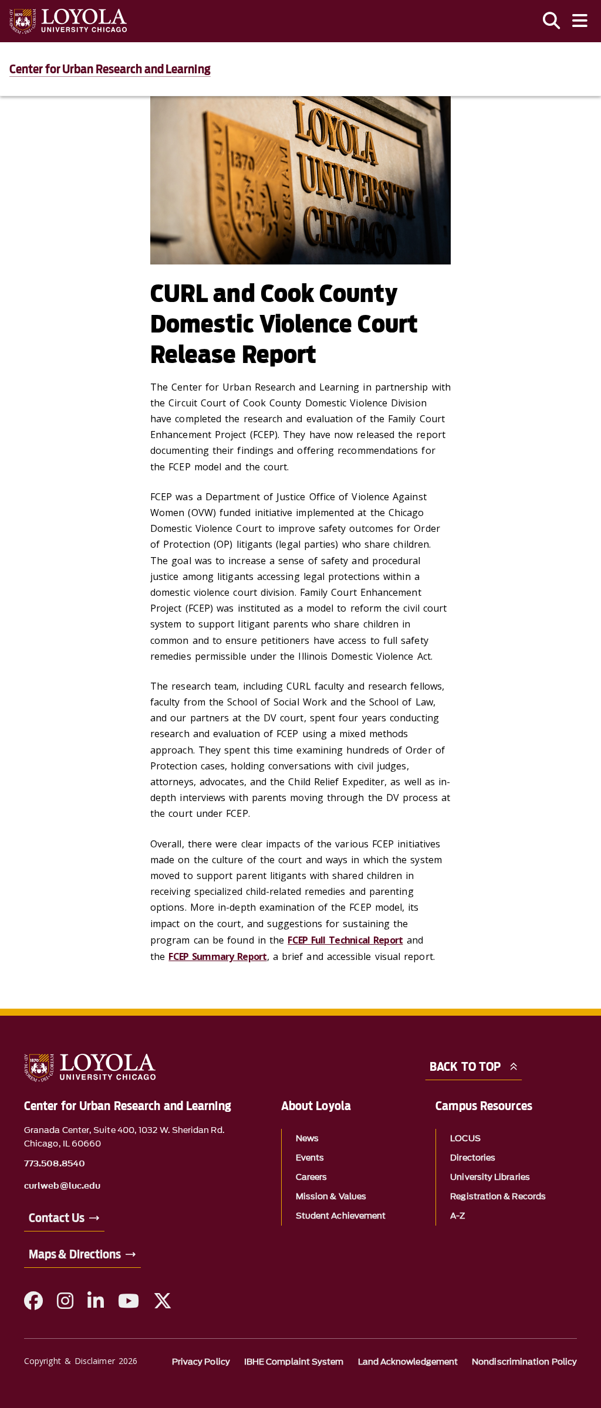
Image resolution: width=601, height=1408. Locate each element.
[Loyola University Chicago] (68, 21)
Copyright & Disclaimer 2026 (80, 1360)
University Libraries (490, 1177)
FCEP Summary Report (217, 956)
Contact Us (57, 1218)
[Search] (551, 21)
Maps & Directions (75, 1254)
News (307, 1138)
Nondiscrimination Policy (524, 1362)
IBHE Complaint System (294, 1362)
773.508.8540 (54, 1164)
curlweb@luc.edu (62, 1186)
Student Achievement (341, 1216)
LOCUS (465, 1138)
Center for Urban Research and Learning (110, 69)
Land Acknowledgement (408, 1362)
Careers (311, 1177)
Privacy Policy (201, 1362)
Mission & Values (331, 1196)
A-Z (457, 1216)
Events (310, 1158)
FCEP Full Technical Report (345, 940)
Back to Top (465, 1067)
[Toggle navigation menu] (580, 21)
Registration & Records (498, 1196)
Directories (472, 1158)
